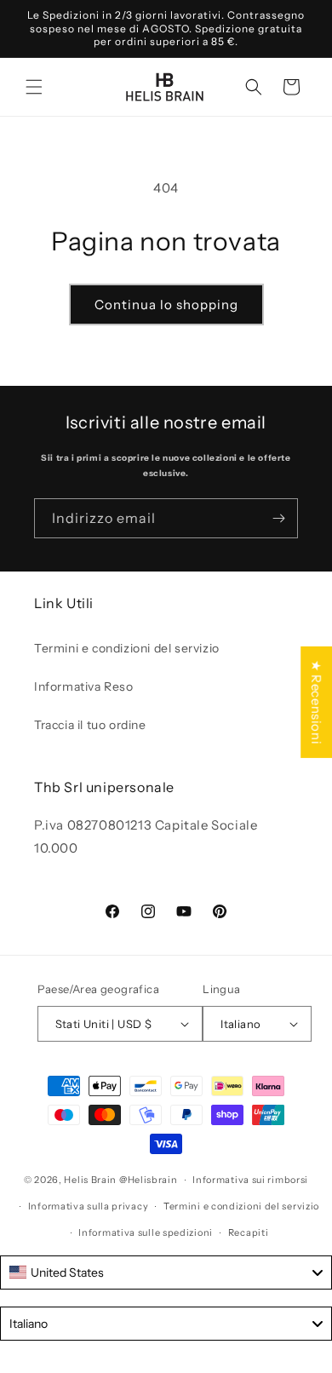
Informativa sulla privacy (88, 1206)
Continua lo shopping (166, 304)
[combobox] (166, 1272)
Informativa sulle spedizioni (145, 1232)
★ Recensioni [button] (316, 702)
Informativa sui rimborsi (250, 1180)
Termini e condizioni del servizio (127, 648)
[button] (34, 87)
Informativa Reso (84, 686)
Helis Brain (90, 1180)
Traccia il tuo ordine (90, 724)
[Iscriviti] (278, 518)
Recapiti (248, 1232)
